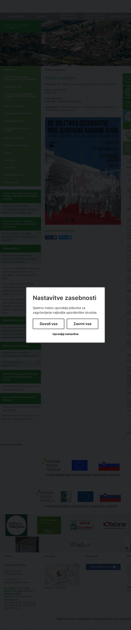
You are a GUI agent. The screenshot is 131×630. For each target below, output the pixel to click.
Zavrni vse (82, 324)
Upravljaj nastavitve (66, 334)
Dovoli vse (48, 324)
